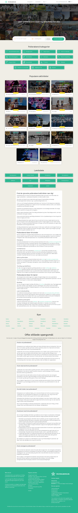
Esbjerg (54, 319)
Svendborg (43, 321)
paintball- (35, 301)
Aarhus (59, 328)
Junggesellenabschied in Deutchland (60, 492)
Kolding (54, 321)
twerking (47, 268)
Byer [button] (44, 1)
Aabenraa (37, 328)
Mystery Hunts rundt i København (36, 482)
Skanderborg (55, 323)
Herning (19, 325)
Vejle (24, 328)
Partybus (30, 485)
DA (70, 1)
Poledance (30, 488)
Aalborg (31, 319)
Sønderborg (20, 321)
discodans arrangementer (52, 259)
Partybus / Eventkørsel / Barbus (36, 481)
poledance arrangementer (55, 241)
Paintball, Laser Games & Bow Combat (37, 476)
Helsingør (66, 321)
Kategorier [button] (29, 1)
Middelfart (43, 319)
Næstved (43, 325)
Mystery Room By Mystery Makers (36, 479)
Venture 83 (54, 480)
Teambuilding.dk (55, 488)
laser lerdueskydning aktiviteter (52, 293)
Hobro (7, 319)
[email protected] (55, 502)
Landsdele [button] (37, 1)
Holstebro (66, 319)
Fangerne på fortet (32, 475)
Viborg (7, 323)
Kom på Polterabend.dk (61, 1)
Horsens (8, 321)
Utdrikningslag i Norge (56, 494)
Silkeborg (54, 325)
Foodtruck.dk (54, 490)
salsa (43, 259)
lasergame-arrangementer (45, 301)
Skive (18, 319)
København (31, 321)
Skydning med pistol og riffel (35, 486)
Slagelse (8, 325)
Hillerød (31, 323)
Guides (29, 490)
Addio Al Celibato (55, 495)
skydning (42, 284)
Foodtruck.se (54, 491)
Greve (13, 328)
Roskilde (48, 328)
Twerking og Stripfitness (34, 478)
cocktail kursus (37, 250)
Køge (18, 323)
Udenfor (48, 38)
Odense (31, 325)
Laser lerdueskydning (33, 483)
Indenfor (49, 39)
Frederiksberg (67, 325)
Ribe (42, 323)
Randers (66, 323)
